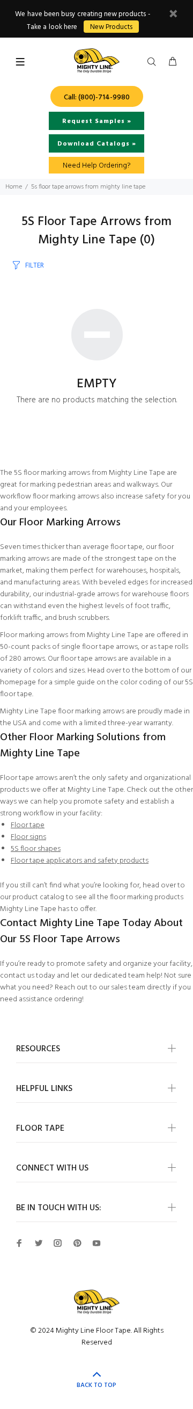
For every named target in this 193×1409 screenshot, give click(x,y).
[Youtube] (96, 1243)
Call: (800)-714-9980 (97, 97)
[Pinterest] (77, 1243)
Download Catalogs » (96, 144)
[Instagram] (58, 1243)
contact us (17, 976)
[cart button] (172, 62)
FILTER (34, 265)
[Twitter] (39, 1243)
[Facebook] (19, 1243)
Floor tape (27, 825)
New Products (111, 27)
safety (155, 496)
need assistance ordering (41, 999)
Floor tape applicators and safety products (80, 861)
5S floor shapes (36, 849)
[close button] (173, 15)
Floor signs (28, 837)
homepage (18, 682)
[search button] (153, 62)
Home (13, 187)
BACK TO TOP (96, 1385)
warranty (158, 723)
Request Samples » (96, 121)
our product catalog (32, 897)
